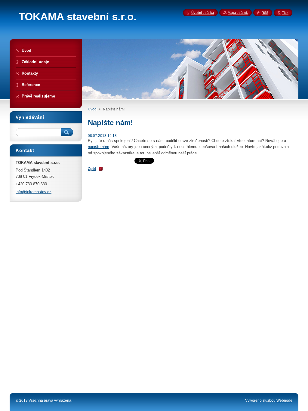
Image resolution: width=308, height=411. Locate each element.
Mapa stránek (238, 12)
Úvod (92, 109)
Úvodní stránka (202, 12)
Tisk (285, 12)
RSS (265, 12)
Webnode (284, 400)
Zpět (92, 168)
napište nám (98, 146)
